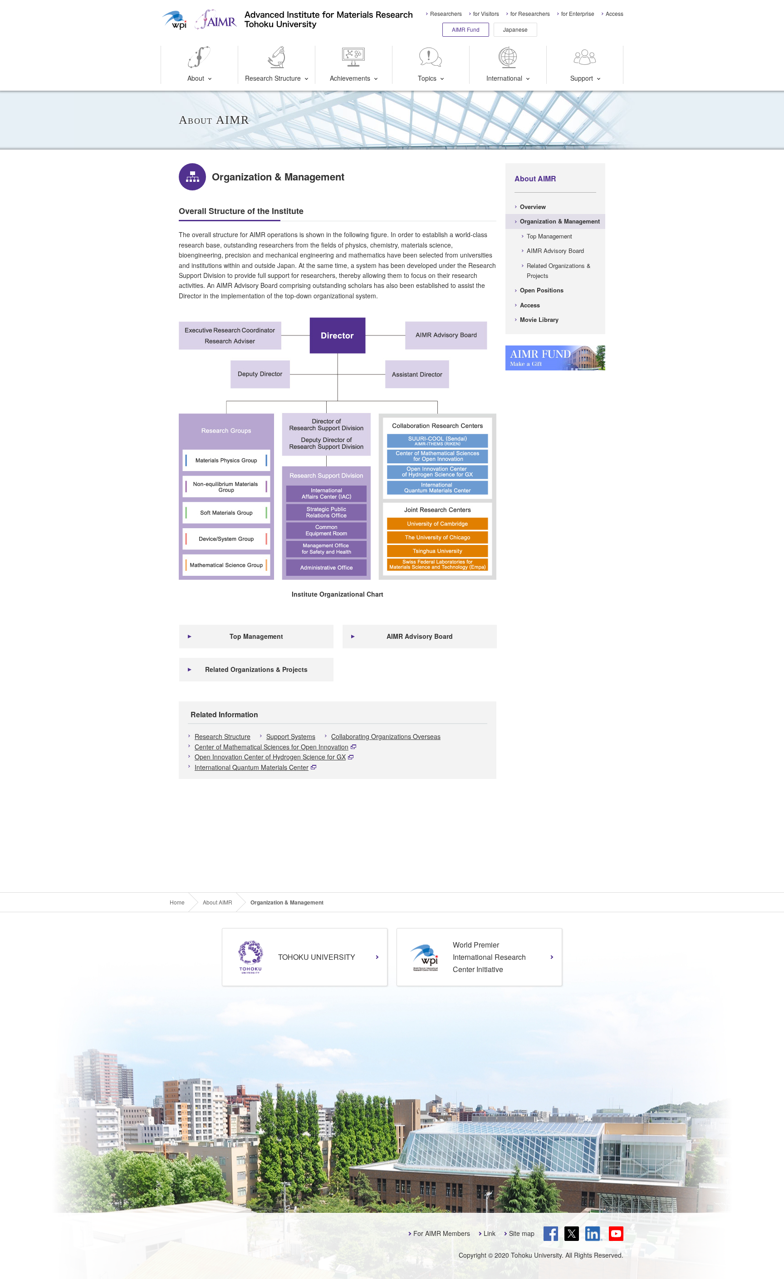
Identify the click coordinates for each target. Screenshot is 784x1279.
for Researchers (530, 13)
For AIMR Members (441, 1233)
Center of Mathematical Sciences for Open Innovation (271, 746)
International (504, 78)
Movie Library (539, 319)
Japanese (515, 29)
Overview (533, 206)
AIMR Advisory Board (420, 636)
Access (614, 13)
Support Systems (290, 736)
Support (581, 78)
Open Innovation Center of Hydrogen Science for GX (270, 756)
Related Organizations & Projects (256, 669)
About (195, 78)
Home (177, 902)
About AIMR (535, 178)
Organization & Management (560, 221)
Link (489, 1233)
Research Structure (273, 78)
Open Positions (542, 290)
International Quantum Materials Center (252, 767)
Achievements (350, 78)
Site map (521, 1233)
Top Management (256, 636)
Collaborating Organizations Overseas (386, 736)
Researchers (446, 13)
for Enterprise (577, 13)
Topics (427, 78)
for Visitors (486, 13)
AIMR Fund (466, 29)
